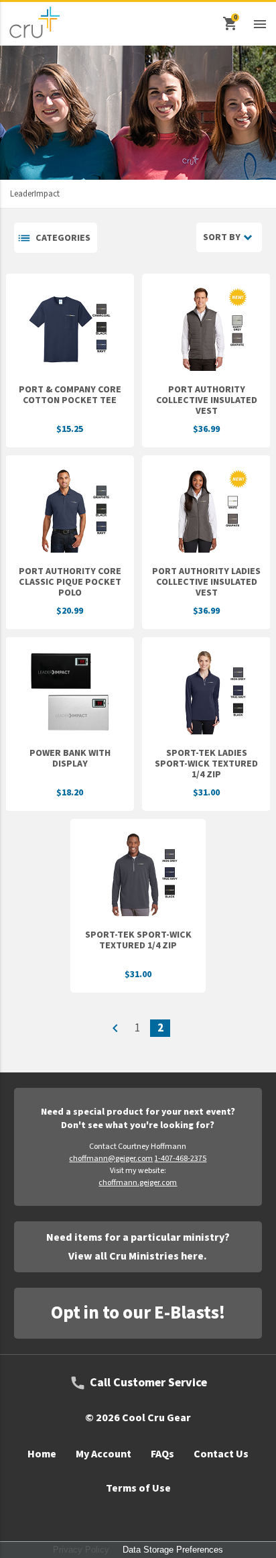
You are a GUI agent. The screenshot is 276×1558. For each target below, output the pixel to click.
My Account (103, 1454)
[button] (260, 23)
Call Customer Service (148, 1383)
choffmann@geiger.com (111, 1158)
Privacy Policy (81, 1550)
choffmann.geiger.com (137, 1182)
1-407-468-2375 (180, 1158)
